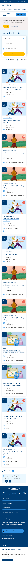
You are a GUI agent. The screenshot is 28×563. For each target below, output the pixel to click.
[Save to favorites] (23, 71)
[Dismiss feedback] (24, 476)
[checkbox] (19, 59)
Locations (10, 9)
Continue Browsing (7, 559)
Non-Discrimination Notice (8, 538)
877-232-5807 (19, 524)
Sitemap (4, 542)
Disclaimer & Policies (7, 535)
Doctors (3, 9)
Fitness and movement (8, 150)
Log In (6, 26)
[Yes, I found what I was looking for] (6, 481)
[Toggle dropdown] (21, 14)
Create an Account (15, 26)
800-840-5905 (18, 522)
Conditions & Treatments (20, 9)
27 (10, 471)
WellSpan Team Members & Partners (14, 531)
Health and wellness (7, 84)
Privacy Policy (6, 556)
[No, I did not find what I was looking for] (10, 481)
